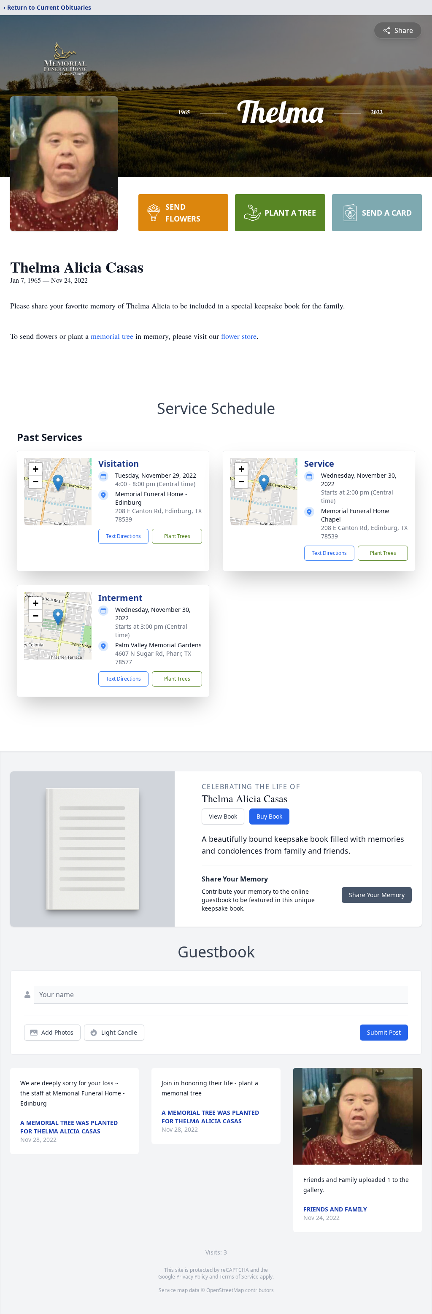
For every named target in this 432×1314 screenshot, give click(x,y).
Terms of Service (239, 1276)
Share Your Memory (377, 895)
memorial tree (112, 336)
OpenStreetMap (225, 1290)
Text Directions (123, 536)
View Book (223, 816)
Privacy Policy (192, 1276)
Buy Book (269, 816)
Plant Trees (177, 536)
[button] (58, 483)
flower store (238, 336)
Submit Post (384, 1032)
